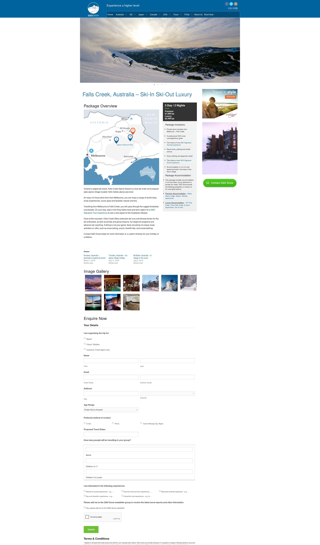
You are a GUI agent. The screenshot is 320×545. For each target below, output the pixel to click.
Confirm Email (146, 382)
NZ (131, 14)
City (85, 399)
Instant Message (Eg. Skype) (153, 423)
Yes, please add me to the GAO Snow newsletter (105, 508)
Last (142, 366)
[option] (160, 50)
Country (143, 397)
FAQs (186, 14)
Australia (120, 14)
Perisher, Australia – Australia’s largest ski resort (95, 256)
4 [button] (165, 84)
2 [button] (158, 84)
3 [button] (162, 84)
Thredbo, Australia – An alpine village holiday (118, 256)
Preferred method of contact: (97, 417)
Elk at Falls (179, 207)
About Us (198, 14)
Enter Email (88, 382)
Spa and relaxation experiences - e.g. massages (100, 496)
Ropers (178, 196)
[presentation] (103, 517)
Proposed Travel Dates (94, 429)
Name (86, 355)
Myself (89, 339)
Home (110, 14)
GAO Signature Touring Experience (179, 143)
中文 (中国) (233, 8)
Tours (175, 14)
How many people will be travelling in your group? (107, 440)
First (86, 366)
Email (86, 372)
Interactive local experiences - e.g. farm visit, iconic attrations (138, 496)
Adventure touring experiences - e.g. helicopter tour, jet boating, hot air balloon (100, 491)
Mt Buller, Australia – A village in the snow (142, 256)
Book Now (209, 14)
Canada (153, 14)
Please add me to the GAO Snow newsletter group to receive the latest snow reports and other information (134, 502)
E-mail (88, 423)
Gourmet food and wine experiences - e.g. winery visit (138, 491)
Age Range (89, 405)
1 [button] (154, 84)
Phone (117, 423)
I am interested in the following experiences (104, 486)
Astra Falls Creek (177, 205)
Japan (141, 14)
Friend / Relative (93, 344)
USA (165, 14)
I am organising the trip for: (96, 333)
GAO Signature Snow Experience (179, 161)
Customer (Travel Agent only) (98, 349)
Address (88, 388)
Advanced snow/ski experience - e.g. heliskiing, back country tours (175, 491)
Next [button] (233, 50)
